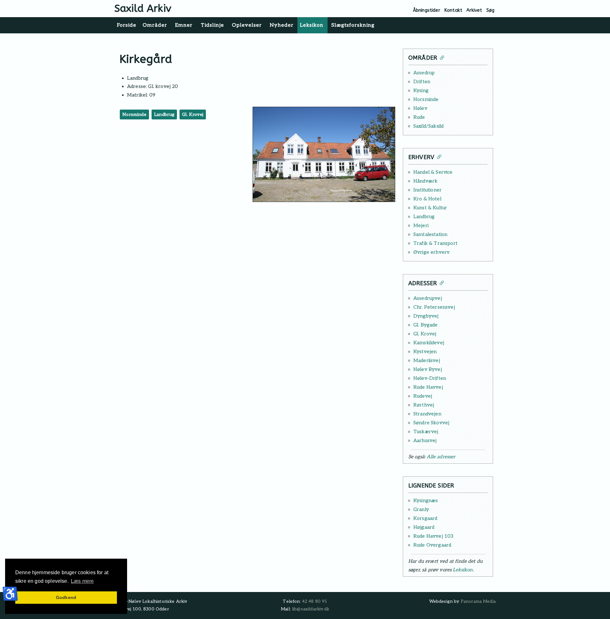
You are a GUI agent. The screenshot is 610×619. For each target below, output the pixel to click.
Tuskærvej (425, 431)
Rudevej (422, 396)
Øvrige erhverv (431, 252)
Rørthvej (423, 405)
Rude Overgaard (432, 545)
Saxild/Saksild (428, 126)
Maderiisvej (426, 360)
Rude (419, 117)
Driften (421, 81)
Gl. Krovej (192, 114)
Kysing (421, 90)
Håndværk (425, 181)
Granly (421, 509)
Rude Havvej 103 (433, 536)
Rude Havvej (428, 387)
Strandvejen (427, 414)
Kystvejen (425, 351)
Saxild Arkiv (142, 8)
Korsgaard (425, 518)
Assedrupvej (427, 298)
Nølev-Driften (429, 378)
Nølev (420, 108)
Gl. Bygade (425, 325)
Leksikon (462, 570)
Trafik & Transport (435, 243)
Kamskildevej (428, 343)
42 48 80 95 (314, 601)
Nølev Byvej (427, 369)
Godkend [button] (66, 597)
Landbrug (164, 114)
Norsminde (134, 114)
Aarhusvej (425, 440)
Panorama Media (478, 601)
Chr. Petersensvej (434, 307)
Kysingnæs (425, 500)
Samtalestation (430, 234)
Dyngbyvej (425, 316)
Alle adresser (441, 457)
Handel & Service (433, 172)
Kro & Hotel (427, 199)
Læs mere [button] (82, 581)
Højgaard (423, 527)
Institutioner (427, 190)
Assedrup (424, 73)
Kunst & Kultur (430, 208)
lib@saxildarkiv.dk (310, 609)
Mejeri (421, 225)
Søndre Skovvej (431, 423)
